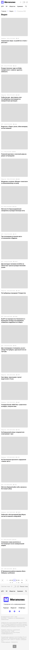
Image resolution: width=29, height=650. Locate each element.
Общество (12, 6)
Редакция (6, 607)
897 (16, 581)
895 (12, 581)
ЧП (6, 6)
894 (10, 581)
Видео (11, 11)
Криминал (20, 6)
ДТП (2, 6)
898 (18, 581)
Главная (3, 11)
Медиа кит (14, 607)
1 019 (22, 581)
